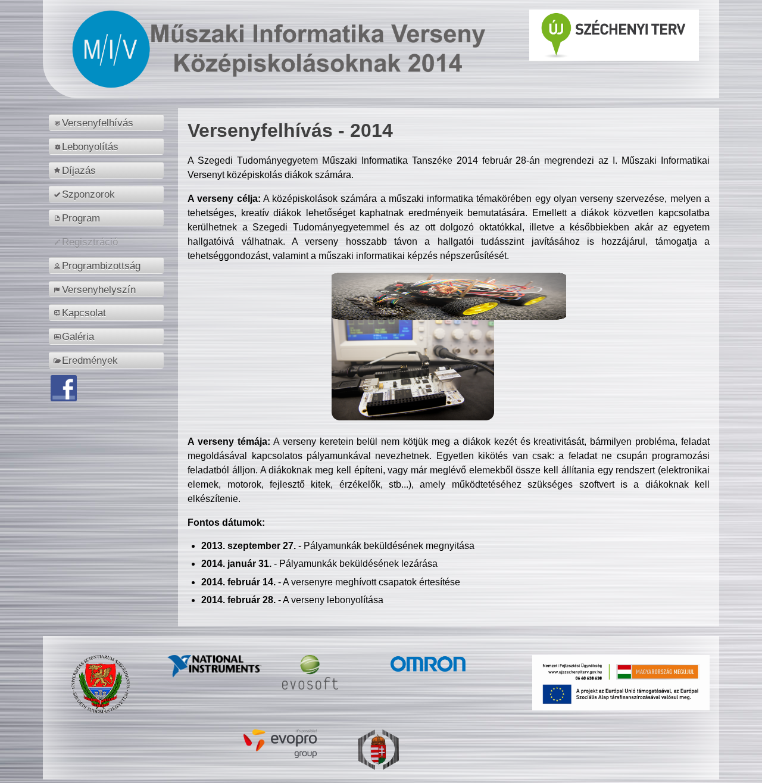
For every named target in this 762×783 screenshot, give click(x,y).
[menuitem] (108, 122)
